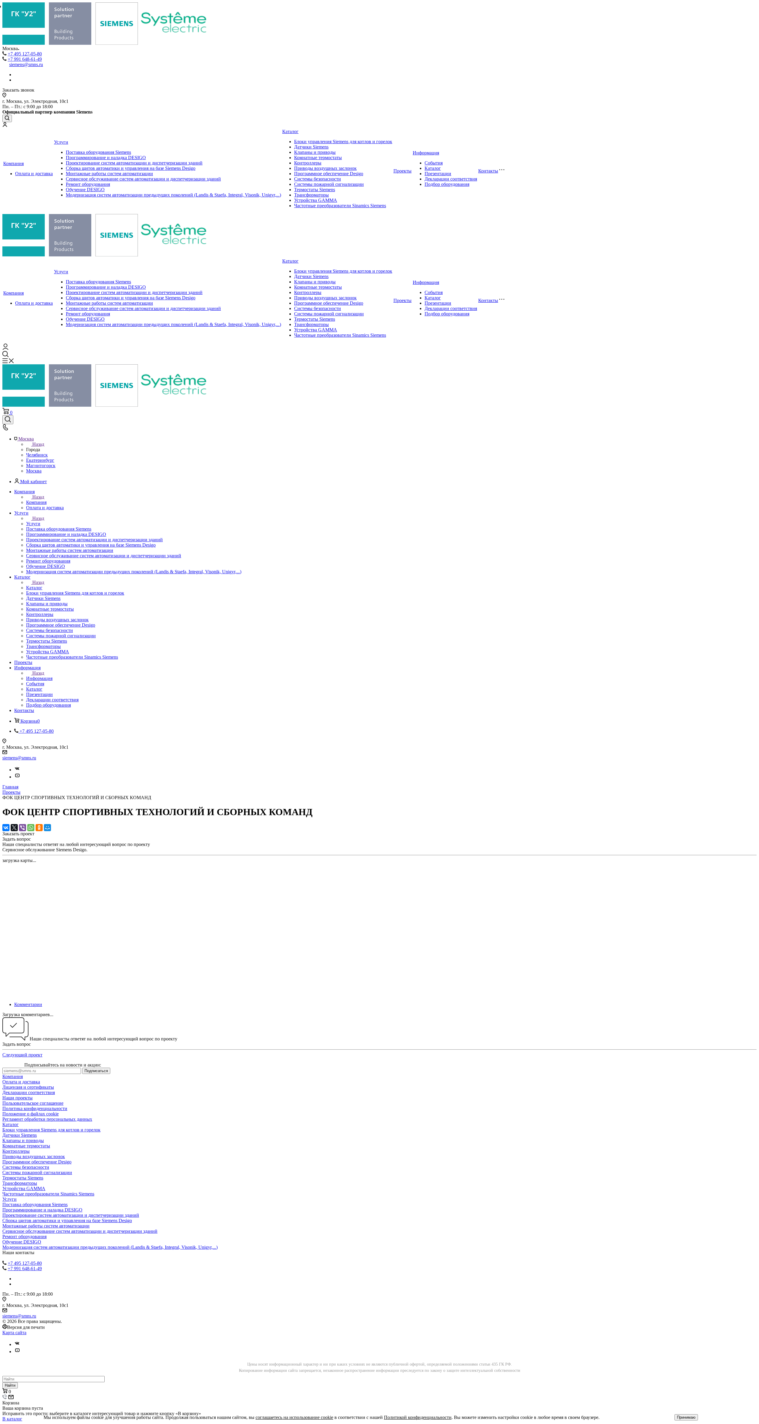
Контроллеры (307, 162)
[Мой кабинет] (4, 125)
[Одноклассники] (39, 827)
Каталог (290, 131)
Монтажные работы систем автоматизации (109, 173)
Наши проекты (17, 1097)
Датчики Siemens (311, 146)
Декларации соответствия (451, 178)
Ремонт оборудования (88, 184)
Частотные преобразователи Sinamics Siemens (340, 205)
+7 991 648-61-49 (25, 59)
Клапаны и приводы (315, 152)
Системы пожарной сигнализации (329, 184)
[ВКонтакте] (5, 827)
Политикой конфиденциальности (418, 1417)
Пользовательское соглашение (32, 1103)
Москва (34, 470)
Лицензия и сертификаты (28, 1087)
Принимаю (686, 1417)
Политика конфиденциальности (34, 1108)
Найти (10, 1385)
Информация (426, 152)
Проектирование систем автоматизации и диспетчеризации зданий (134, 162)
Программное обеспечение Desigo (328, 173)
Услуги (61, 142)
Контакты (488, 170)
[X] (14, 827)
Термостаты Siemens (314, 189)
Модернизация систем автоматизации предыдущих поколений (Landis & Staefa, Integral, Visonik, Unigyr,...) (173, 194)
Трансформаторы (311, 194)
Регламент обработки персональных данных (47, 1119)
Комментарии (28, 1004)
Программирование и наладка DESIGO (106, 157)
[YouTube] (17, 776)
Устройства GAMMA (315, 200)
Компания (13, 163)
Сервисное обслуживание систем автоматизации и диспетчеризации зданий (143, 178)
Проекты (402, 170)
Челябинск (37, 454)
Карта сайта (14, 1332)
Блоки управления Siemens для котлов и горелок (343, 141)
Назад (38, 444)
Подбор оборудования (447, 184)
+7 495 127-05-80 (25, 53)
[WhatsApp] (30, 827)
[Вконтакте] (17, 769)
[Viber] (22, 827)
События (434, 162)
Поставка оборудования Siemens (98, 152)
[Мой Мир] (47, 827)
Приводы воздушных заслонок (325, 168)
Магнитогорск (40, 465)
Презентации (438, 173)
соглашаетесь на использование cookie (294, 1417)
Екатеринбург (40, 460)
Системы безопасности (317, 178)
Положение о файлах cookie (30, 1113)
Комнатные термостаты (318, 157)
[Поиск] (7, 118)
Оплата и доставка (34, 173)
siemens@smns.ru (26, 64)
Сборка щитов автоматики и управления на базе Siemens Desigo (130, 168)
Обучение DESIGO (85, 189)
